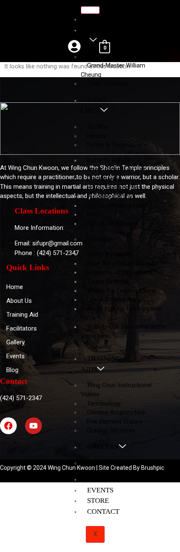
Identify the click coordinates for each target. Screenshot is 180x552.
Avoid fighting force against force (121, 313)
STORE (98, 501)
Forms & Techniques (114, 144)
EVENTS (100, 490)
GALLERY (103, 447)
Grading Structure (111, 430)
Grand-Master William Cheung (113, 70)
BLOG (96, 479)
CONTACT (103, 512)
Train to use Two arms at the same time (123, 331)
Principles (100, 239)
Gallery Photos (107, 463)
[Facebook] (8, 425)
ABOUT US (96, 35)
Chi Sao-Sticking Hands (118, 205)
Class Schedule (107, 83)
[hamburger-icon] (90, 10)
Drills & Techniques (112, 223)
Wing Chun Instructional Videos (116, 390)
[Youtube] (33, 425)
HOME (97, 19)
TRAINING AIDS (101, 363)
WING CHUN (93, 105)
